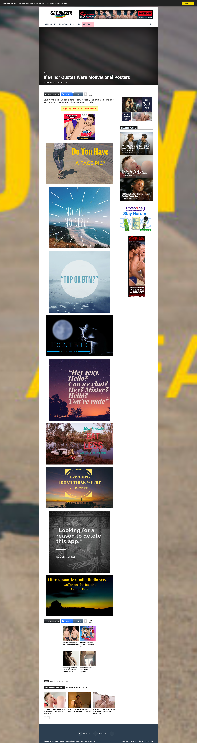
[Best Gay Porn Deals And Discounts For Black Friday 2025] (104, 700)
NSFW (66, 681)
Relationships (66, 24)
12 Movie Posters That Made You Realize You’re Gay (136, 195)
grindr (52, 681)
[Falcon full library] (136, 297)
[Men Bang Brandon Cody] (79, 141)
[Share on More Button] (85, 94)
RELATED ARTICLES (54, 687)
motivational (59, 681)
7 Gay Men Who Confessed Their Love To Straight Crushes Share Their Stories (136, 148)
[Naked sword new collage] (136, 121)
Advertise (141, 741)
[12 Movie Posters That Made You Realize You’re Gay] (136, 189)
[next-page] (48, 717)
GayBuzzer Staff (50, 82)
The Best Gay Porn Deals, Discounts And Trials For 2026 (55, 711)
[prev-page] (45, 717)
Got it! (187, 3)
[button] (150, 24)
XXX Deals (88, 24)
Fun (78, 24)
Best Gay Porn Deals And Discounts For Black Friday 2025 (104, 711)
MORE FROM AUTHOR (76, 687)
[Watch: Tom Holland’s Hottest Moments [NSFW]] (79, 700)
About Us (125, 741)
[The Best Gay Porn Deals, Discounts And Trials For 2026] (55, 700)
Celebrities (50, 24)
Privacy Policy (149, 741)
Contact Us (133, 741)
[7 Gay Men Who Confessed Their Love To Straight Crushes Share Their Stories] (136, 143)
